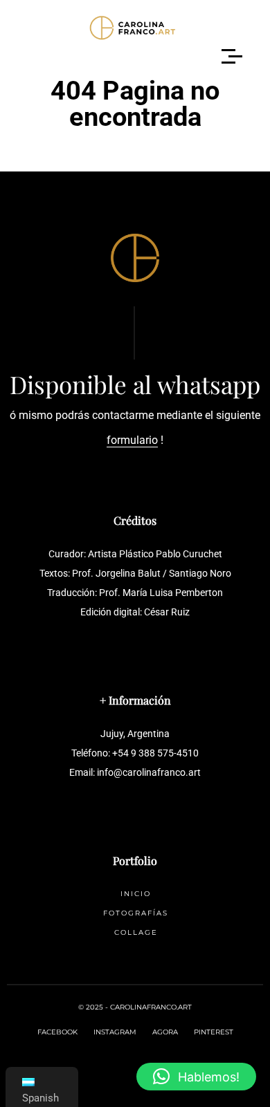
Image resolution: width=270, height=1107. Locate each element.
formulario (132, 440)
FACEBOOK (57, 1031)
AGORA (165, 1031)
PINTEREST (213, 1031)
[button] (196, 1076)
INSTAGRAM (114, 1031)
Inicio (135, 893)
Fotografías (135, 913)
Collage (136, 932)
